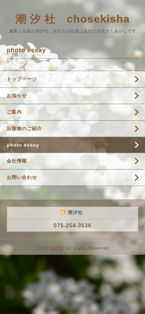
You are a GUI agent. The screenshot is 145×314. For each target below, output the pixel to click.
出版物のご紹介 (24, 128)
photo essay (23, 145)
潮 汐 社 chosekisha (73, 19)
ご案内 (14, 112)
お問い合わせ (22, 177)
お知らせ (17, 95)
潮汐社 (56, 248)
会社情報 (17, 160)
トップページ (22, 79)
